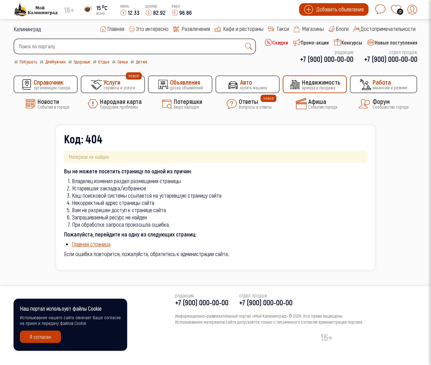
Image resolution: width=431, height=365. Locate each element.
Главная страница (91, 244)
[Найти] (250, 46)
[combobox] (135, 46)
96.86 (185, 12)
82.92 (159, 12)
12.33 (133, 12)
